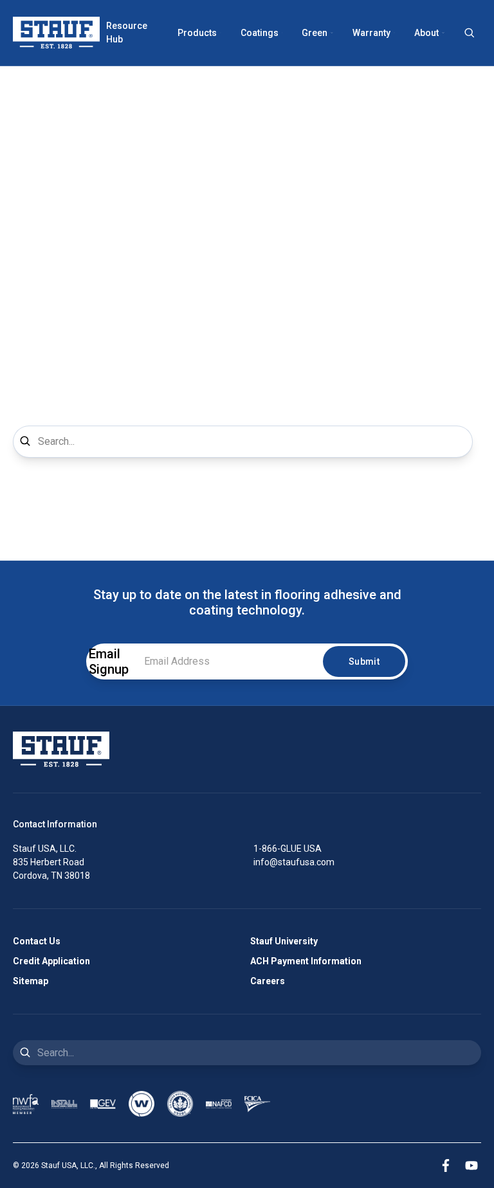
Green (314, 33)
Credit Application (51, 961)
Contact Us (36, 941)
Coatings (260, 33)
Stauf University (284, 941)
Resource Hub (126, 32)
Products (197, 33)
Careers (267, 981)
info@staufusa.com (293, 862)
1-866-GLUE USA (287, 848)
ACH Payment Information (305, 961)
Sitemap (30, 981)
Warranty (371, 33)
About (426, 33)
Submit (364, 661)
